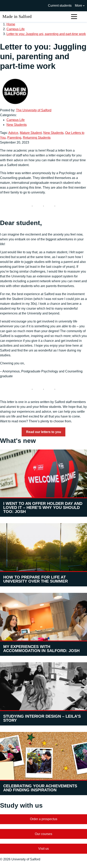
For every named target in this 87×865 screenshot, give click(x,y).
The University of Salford (33, 110)
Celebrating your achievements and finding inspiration (40, 788)
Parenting (14, 137)
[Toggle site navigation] (74, 16)
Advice (13, 132)
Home (10, 24)
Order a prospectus (43, 819)
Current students (60, 5)
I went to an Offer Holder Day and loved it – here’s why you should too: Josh (42, 507)
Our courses (43, 834)
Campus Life (15, 29)
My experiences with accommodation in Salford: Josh (41, 648)
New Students (16, 124)
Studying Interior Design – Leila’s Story (42, 718)
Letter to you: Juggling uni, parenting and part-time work (46, 34)
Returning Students (37, 137)
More (78, 5)
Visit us (43, 848)
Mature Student (31, 132)
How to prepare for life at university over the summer (35, 579)
